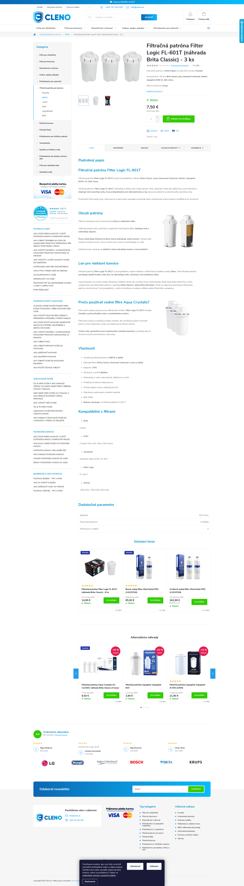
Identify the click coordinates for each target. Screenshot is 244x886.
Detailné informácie (154, 91)
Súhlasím (154, 866)
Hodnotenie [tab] (118, 148)
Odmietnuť (135, 866)
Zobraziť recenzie (61, 735)
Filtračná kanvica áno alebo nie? (49, 450)
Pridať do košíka (180, 119)
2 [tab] (143, 707)
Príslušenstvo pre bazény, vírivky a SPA (53, 157)
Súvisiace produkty (169, 148)
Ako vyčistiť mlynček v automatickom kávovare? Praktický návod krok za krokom (51, 253)
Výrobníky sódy (45, 172)
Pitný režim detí (41, 290)
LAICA (44, 102)
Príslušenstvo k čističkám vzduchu (155, 844)
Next (212, 674)
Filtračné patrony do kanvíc (153, 833)
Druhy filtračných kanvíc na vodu (50, 462)
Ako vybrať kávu (41, 341)
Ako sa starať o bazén (44, 482)
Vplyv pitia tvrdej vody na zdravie (50, 271)
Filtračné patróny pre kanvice (51, 88)
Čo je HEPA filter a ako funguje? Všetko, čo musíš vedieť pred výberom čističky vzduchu (52, 386)
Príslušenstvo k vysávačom (153, 829)
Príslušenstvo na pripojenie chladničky (152, 825)
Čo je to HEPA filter (42, 407)
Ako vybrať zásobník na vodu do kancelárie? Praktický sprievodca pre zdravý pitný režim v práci (52, 243)
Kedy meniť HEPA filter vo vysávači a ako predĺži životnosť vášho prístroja (51, 396)
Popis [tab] (91, 148)
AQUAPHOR (47, 111)
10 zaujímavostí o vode (44, 275)
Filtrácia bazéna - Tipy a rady (47, 478)
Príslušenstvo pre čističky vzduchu (53, 136)
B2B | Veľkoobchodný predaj (189, 827)
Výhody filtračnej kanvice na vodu (50, 458)
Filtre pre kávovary (47, 61)
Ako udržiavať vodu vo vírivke (48, 487)
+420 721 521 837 (76, 820)
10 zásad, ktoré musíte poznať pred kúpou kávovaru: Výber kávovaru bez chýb (52, 309)
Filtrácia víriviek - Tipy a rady (48, 491)
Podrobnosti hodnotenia (180, 66)
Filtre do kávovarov (149, 816)
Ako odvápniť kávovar (44, 356)
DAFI (44, 106)
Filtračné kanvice (46, 123)
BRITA (45, 97)
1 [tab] (141, 707)
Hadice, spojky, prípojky (49, 75)
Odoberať (196, 789)
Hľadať (149, 17)
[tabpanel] (101, 580)
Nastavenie (90, 881)
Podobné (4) (196, 148)
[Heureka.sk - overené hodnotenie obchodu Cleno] (52, 213)
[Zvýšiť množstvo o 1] (157, 117)
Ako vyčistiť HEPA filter (45, 403)
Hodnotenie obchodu (54, 7)
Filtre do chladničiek (150, 813)
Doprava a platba (72, 7)
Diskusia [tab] (144, 148)
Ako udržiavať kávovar (45, 352)
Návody (181, 838)
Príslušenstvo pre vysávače (50, 81)
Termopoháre (44, 143)
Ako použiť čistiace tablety (46, 367)
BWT (44, 116)
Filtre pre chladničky (47, 55)
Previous (76, 674)
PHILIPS (45, 93)
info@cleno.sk (74, 816)
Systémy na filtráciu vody (49, 149)
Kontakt (40, 7)
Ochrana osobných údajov (188, 835)
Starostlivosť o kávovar (48, 68)
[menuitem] (47, 28)
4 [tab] (148, 707)
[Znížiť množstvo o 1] (157, 120)
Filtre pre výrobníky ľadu (49, 165)
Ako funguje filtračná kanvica (48, 454)
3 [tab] (145, 707)
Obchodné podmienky (186, 831)
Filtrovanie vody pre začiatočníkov (50, 267)
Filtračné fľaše (45, 130)
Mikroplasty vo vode (44, 279)
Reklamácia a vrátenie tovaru (189, 824)
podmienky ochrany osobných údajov (99, 875)
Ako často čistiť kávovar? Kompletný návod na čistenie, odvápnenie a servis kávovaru (51, 325)
